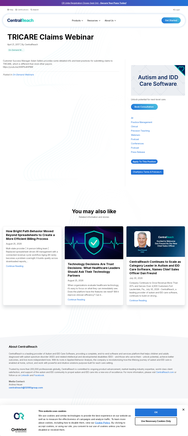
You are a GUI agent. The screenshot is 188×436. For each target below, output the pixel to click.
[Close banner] (183, 410)
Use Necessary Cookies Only (156, 421)
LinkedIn (25, 375)
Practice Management (141, 122)
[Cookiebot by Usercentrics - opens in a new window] (19, 430)
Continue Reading (14, 266)
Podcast (135, 139)
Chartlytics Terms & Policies (146, 172)
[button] (33, 10)
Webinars (135, 135)
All (132, 118)
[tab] (158, 172)
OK (156, 412)
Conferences (137, 143)
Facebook (39, 375)
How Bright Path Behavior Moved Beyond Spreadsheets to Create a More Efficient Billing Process (30, 235)
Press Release (138, 152)
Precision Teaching (140, 130)
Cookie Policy (102, 422)
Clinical (134, 126)
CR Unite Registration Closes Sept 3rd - (94, 3)
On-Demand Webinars (17, 50)
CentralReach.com (165, 372)
